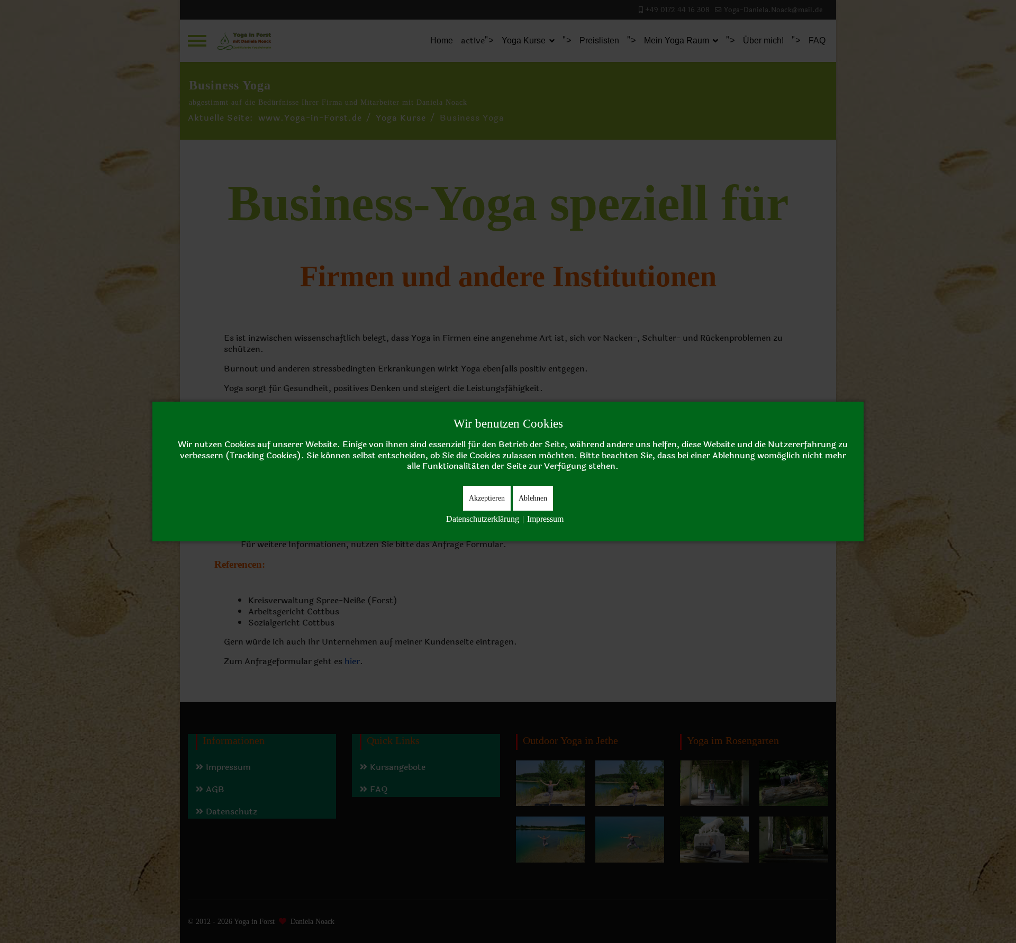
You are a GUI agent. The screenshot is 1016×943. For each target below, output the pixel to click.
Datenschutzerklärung (482, 518)
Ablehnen (533, 498)
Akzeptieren (487, 498)
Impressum (545, 518)
